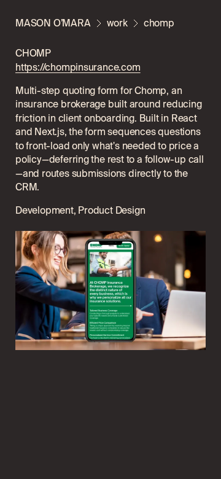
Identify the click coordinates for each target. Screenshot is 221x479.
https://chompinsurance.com (78, 67)
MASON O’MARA (53, 23)
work (117, 23)
